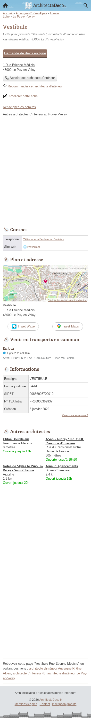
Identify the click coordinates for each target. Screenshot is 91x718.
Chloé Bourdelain (16, 439)
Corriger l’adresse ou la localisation (67, 300)
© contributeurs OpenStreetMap (69, 268)
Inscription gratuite (64, 704)
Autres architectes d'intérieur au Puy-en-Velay (35, 114)
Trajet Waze (26, 326)
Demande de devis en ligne (25, 53)
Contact (45, 704)
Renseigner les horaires (19, 107)
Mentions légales (26, 704)
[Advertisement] (45, 170)
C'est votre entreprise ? (75, 415)
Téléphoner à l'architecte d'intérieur (43, 239)
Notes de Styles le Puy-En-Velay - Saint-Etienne (23, 468)
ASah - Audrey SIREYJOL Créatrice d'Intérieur (65, 441)
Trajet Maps (70, 326)
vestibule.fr (33, 246)
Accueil (5, 5)
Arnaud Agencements (62, 466)
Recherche (85, 5)
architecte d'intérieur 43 (29, 673)
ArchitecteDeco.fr (50, 699)
